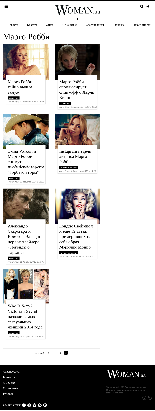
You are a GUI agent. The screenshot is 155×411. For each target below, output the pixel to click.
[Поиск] (142, 6)
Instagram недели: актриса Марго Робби (76, 156)
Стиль (49, 25)
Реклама (8, 394)
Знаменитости (142, 25)
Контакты (9, 377)
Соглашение (10, 388)
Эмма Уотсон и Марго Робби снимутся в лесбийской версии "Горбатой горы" (26, 161)
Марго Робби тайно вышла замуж (20, 86)
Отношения (69, 25)
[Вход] (148, 6)
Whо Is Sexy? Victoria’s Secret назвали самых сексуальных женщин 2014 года (25, 316)
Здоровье (118, 25)
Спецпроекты (11, 371)
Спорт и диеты (95, 25)
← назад (39, 353)
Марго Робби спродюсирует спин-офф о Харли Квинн (76, 89)
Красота (32, 25)
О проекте (9, 382)
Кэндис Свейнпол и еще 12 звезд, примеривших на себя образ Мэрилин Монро (76, 236)
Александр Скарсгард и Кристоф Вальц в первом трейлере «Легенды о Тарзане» (24, 239)
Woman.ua (111, 387)
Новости (13, 25)
